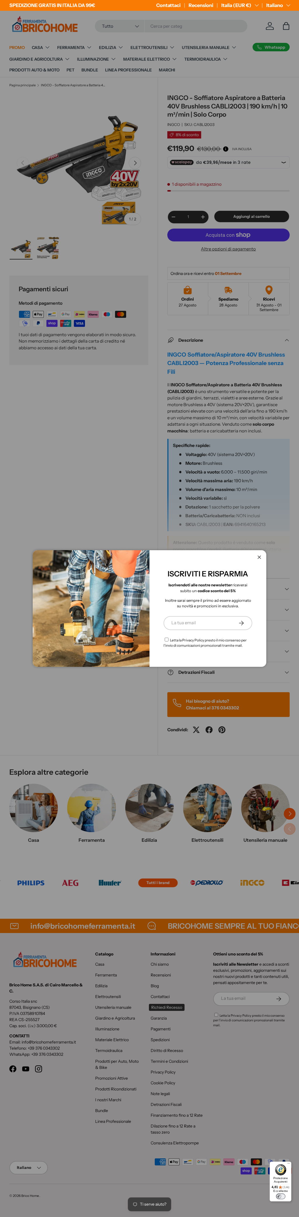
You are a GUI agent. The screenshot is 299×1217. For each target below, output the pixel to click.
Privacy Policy (193, 640)
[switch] (280, 1196)
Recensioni (201, 5)
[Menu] (288, 1164)
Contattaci (168, 5)
